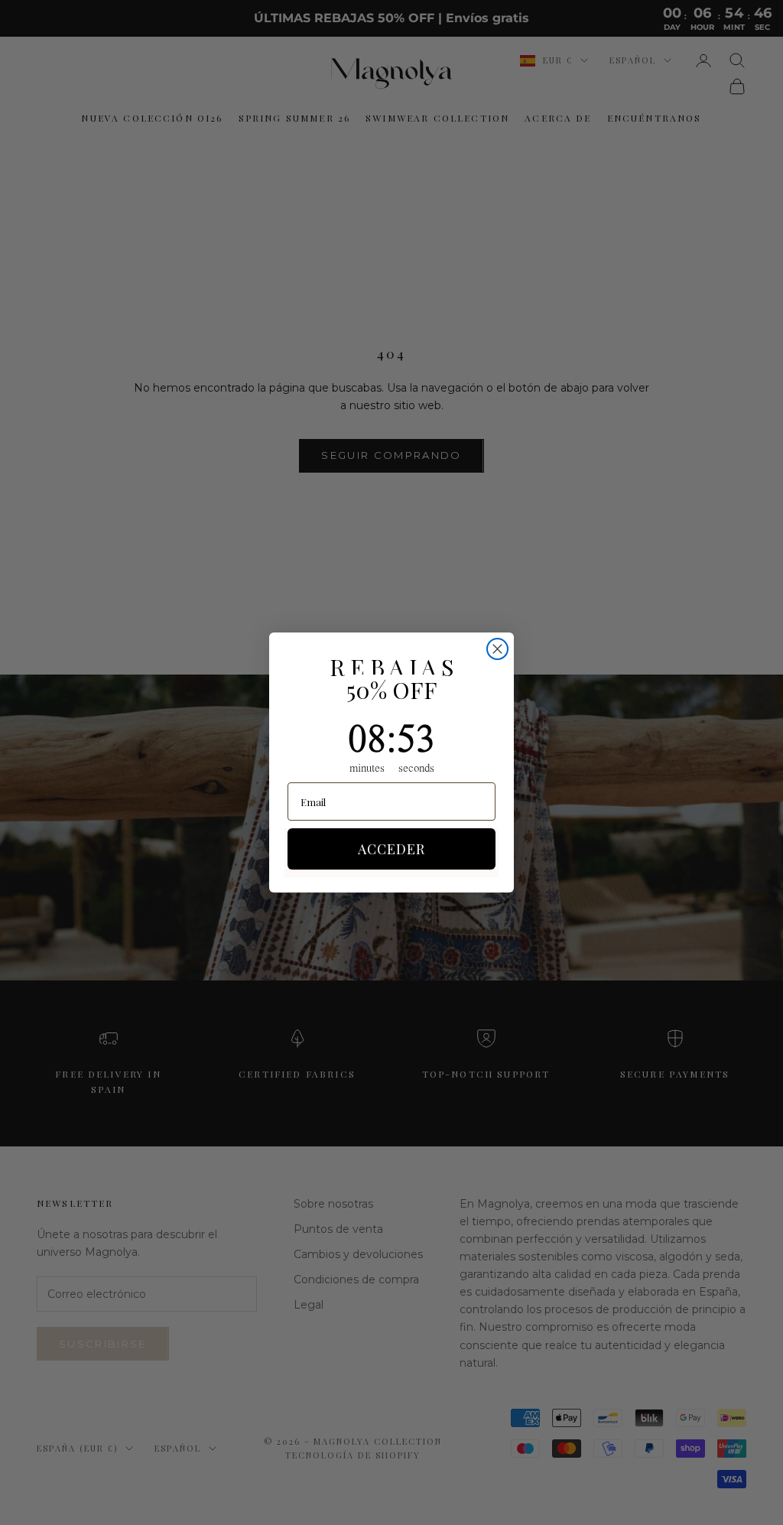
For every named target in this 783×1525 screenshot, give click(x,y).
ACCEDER (391, 849)
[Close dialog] (497, 649)
